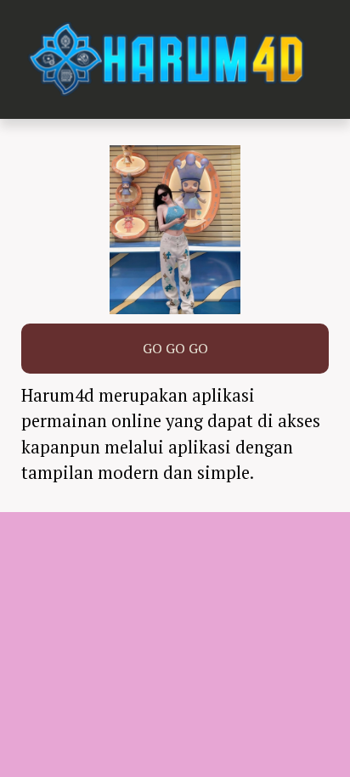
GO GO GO (175, 348)
